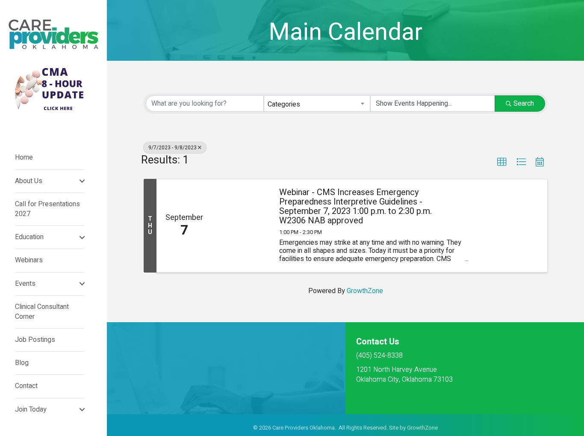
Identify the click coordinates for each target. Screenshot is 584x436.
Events (25, 284)
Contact (26, 386)
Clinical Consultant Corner (42, 312)
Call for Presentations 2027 (47, 209)
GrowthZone (365, 291)
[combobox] (317, 103)
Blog (22, 363)
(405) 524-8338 (379, 355)
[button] (501, 162)
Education (29, 237)
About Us (28, 181)
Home (24, 157)
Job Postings (35, 340)
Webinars (29, 260)
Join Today (31, 409)
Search (523, 103)
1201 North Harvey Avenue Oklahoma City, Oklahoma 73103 (404, 375)
